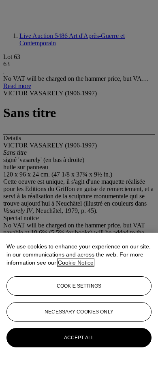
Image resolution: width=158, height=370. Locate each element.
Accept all (79, 338)
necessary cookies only (79, 312)
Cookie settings (79, 286)
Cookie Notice (76, 262)
